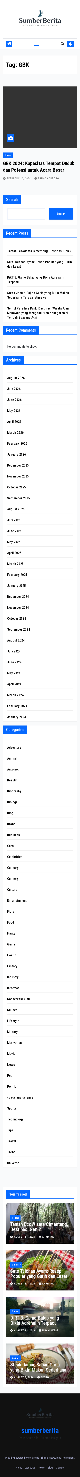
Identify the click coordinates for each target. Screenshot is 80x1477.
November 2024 (18, 608)
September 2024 (18, 629)
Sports (11, 1108)
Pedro (45, 1377)
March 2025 (15, 564)
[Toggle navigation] (36, 44)
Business (13, 835)
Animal (12, 758)
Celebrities (14, 857)
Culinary (13, 868)
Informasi (14, 988)
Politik (11, 1086)
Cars (10, 846)
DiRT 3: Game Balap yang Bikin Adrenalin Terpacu (34, 1320)
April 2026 (14, 422)
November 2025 (18, 476)
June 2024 (14, 662)
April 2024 (14, 684)
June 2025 (14, 531)
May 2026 (14, 411)
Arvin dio (48, 1236)
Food (10, 922)
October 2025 (16, 487)
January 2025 (16, 586)
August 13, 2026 (25, 1283)
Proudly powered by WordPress (22, 1457)
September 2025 (18, 498)
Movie (11, 1054)
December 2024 (18, 597)
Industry (13, 977)
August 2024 (16, 640)
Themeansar (68, 1457)
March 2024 (15, 695)
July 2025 (14, 520)
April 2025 (14, 553)
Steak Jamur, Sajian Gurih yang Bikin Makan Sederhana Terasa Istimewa (38, 1370)
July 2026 (14, 389)
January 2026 (16, 454)
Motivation (14, 1043)
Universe (13, 1163)
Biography (14, 791)
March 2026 (15, 433)
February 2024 (17, 706)
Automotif (14, 769)
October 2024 (16, 618)
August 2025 (16, 509)
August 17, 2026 (25, 1236)
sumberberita (40, 1430)
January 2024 (16, 717)
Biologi (12, 802)
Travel (11, 1141)
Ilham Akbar (50, 1330)
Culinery (13, 879)
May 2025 (14, 542)
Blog (10, 813)
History (12, 966)
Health (11, 955)
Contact (60, 1467)
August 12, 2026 (25, 1330)
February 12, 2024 (19, 178)
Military (12, 1032)
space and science (20, 1097)
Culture (12, 890)
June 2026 (14, 400)
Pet (9, 1076)
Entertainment (17, 901)
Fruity (11, 933)
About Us (30, 1467)
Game (11, 944)
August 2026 (16, 378)
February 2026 (17, 443)
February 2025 (17, 575)
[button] (62, 44)
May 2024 (14, 673)
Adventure (14, 747)
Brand (11, 824)
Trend (11, 1152)
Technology (15, 1119)
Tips (10, 1130)
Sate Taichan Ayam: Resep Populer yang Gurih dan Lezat (38, 1273)
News (8, 155)
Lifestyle (13, 1021)
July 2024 (14, 651)
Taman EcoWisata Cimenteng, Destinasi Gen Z (39, 251)
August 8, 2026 (24, 1377)
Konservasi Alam (19, 999)
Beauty (12, 780)
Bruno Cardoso (48, 178)
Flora (10, 911)
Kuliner (12, 1010)
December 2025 (18, 465)
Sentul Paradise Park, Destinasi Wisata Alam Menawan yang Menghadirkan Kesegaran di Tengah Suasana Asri (38, 312)
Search (12, 199)
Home (19, 1467)
